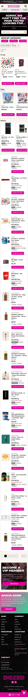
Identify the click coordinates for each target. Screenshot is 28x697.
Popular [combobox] (14, 45)
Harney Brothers (15, 293)
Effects (3, 624)
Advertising (18, 629)
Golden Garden (15, 435)
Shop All (3, 619)
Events (16, 626)
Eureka (13, 236)
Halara (3, 105)
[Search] (25, 32)
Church (13, 391)
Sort (13, 44)
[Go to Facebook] (12, 682)
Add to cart (9, 114)
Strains (3, 626)
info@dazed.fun (5, 665)
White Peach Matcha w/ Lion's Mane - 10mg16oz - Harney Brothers (19, 537)
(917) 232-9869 (5, 662)
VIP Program (4, 634)
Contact (17, 622)
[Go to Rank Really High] (14, 695)
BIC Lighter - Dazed (17, 260)
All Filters (6, 45)
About (16, 619)
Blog (2, 639)
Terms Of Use (17, 689)
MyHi (12, 412)
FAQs (2, 637)
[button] (12, 2)
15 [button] (22, 556)
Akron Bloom (14, 156)
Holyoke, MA (18, 634)
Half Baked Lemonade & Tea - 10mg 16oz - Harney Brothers (19, 355)
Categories (4, 622)
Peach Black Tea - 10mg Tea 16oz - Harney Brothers (18, 296)
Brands (3, 629)
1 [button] (5, 556)
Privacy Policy (10, 689)
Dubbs (13, 272)
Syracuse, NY (18, 642)
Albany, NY (17, 639)
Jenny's (13, 494)
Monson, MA (18, 637)
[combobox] (12, 32)
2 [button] (8, 556)
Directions (17, 624)
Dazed (13, 258)
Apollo (12, 176)
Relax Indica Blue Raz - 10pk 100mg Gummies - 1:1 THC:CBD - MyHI (18, 416)
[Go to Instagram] (15, 682)
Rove (2, 135)
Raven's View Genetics (16, 332)
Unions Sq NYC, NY (20, 644)
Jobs (2, 642)
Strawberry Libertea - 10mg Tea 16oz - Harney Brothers (18, 316)
